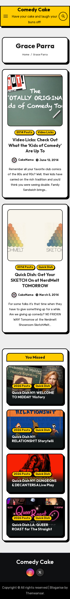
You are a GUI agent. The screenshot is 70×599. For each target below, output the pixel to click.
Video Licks (46, 132)
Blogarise (57, 587)
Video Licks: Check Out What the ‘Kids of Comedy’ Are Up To (35, 145)
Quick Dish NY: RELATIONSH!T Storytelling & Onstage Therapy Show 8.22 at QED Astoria (35, 443)
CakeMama (26, 160)
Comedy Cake (34, 9)
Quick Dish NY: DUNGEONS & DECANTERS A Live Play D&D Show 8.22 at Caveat (34, 484)
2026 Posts (22, 386)
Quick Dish (45, 267)
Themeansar (35, 593)
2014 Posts (24, 132)
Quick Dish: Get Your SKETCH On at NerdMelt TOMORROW (35, 280)
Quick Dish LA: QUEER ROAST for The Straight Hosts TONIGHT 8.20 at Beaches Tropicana (32, 531)
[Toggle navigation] (6, 16)
